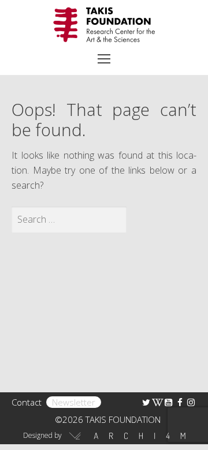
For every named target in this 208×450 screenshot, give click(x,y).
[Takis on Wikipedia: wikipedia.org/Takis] (157, 402)
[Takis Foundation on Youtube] (168, 402)
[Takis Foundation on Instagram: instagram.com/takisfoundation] (190, 402)
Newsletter (73, 402)
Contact (27, 402)
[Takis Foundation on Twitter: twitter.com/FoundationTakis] (146, 402)
